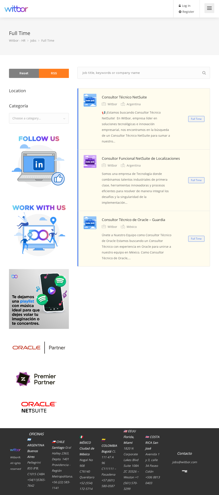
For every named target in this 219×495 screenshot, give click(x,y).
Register (188, 12)
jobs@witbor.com (184, 462)
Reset (23, 73)
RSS (54, 73)
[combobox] (39, 118)
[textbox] (39, 118)
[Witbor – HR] (16, 5)
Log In (186, 6)
